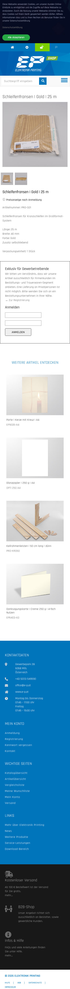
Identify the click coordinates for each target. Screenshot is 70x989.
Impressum (10, 987)
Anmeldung (12, 733)
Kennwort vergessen (18, 745)
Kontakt (10, 751)
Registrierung (14, 739)
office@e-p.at (23, 685)
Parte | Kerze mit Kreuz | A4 (22, 420)
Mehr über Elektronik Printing (24, 825)
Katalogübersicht (16, 773)
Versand (10, 803)
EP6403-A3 (12, 617)
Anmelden (43, 50)
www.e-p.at (21, 692)
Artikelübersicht (15, 779)
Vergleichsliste (14, 785)
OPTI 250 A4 (13, 488)
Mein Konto (12, 797)
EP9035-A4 (12, 425)
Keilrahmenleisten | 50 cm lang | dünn (28, 546)
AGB (19, 983)
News (8, 831)
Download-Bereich (17, 849)
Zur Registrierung (19, 300)
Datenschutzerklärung (12, 27)
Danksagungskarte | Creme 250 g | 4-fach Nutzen (31, 610)
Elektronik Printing (13, 53)
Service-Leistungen (17, 843)
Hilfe (7, 983)
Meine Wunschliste (17, 791)
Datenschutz (35, 983)
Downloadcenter (30, 51)
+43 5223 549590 (25, 679)
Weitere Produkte (16, 837)
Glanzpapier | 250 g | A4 (20, 483)
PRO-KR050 (13, 551)
